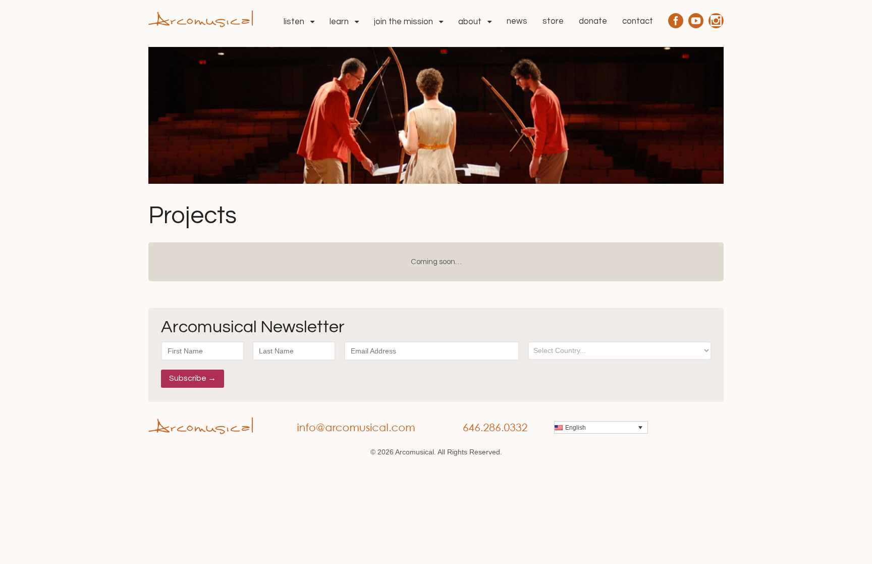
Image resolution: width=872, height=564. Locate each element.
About (469, 21)
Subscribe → (192, 378)
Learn (339, 21)
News (517, 21)
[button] (601, 427)
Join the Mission (403, 21)
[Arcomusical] (200, 18)
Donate (593, 21)
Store (553, 21)
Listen (294, 21)
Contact (637, 21)
